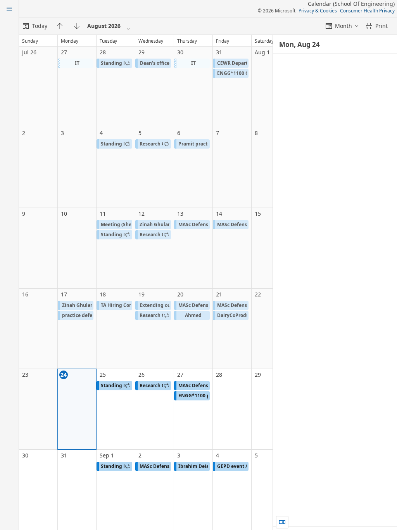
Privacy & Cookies (318, 10)
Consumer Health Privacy (367, 10)
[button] (75, 63)
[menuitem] (35, 26)
